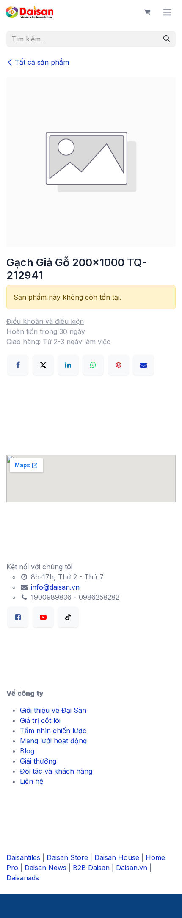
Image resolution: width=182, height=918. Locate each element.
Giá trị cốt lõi (40, 720)
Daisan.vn (131, 867)
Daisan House (116, 857)
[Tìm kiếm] (167, 39)
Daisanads (22, 878)
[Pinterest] (118, 365)
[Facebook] (18, 365)
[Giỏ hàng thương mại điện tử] (146, 11)
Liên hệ (31, 781)
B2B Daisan (91, 867)
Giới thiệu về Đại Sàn (53, 710)
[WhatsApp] (93, 365)
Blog (27, 751)
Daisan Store (67, 857)
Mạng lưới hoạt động (53, 740)
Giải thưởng (38, 761)
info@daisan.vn (54, 587)
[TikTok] (68, 617)
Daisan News (45, 867)
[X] (43, 365)
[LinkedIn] (68, 365)
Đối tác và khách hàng (56, 771)
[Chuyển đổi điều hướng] (167, 12)
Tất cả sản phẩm (42, 62)
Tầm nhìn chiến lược (53, 730)
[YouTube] (43, 617)
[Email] (143, 365)
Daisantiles (23, 857)
